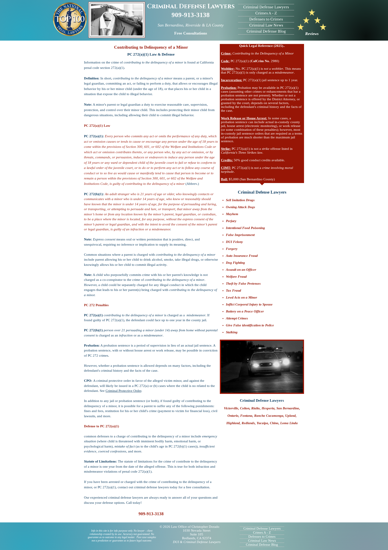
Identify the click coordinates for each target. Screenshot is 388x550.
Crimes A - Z (266, 13)
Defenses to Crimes (266, 19)
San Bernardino (287, 408)
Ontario (232, 415)
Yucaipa (262, 423)
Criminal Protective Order (123, 391)
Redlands (248, 423)
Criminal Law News (266, 25)
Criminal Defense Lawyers (191, 6)
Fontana (246, 415)
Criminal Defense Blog (266, 31)
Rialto (255, 408)
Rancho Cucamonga (268, 415)
